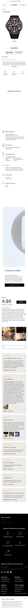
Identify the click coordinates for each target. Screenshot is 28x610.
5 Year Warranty (18, 579)
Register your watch (14, 285)
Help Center (3, 591)
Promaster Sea (4, 519)
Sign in (21, 302)
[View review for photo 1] (9, 334)
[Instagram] (2, 572)
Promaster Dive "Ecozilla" (6, 521)
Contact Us (3, 593)
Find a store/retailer (8, 546)
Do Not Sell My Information (20, 593)
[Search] (21, 5)
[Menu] (4, 5)
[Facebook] (8, 572)
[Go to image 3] (14, 41)
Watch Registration (19, 581)
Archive (3, 9)
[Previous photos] (3, 335)
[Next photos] (24, 335)
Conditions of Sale (19, 589)
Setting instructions (20, 545)
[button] (26, 567)
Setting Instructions (5, 579)
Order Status (4, 587)
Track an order (20, 536)
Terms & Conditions (19, 587)
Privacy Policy (18, 591)
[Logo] (14, 4)
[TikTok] (5, 572)
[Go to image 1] (12, 41)
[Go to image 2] (13, 41)
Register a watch (8, 537)
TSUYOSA (3, 524)
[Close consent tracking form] (25, 598)
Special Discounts (5, 581)
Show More (14, 66)
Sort (4, 347)
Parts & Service (4, 589)
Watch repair (7, 555)
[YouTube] (11, 572)
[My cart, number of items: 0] (23, 5)
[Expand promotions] (7, 1)
